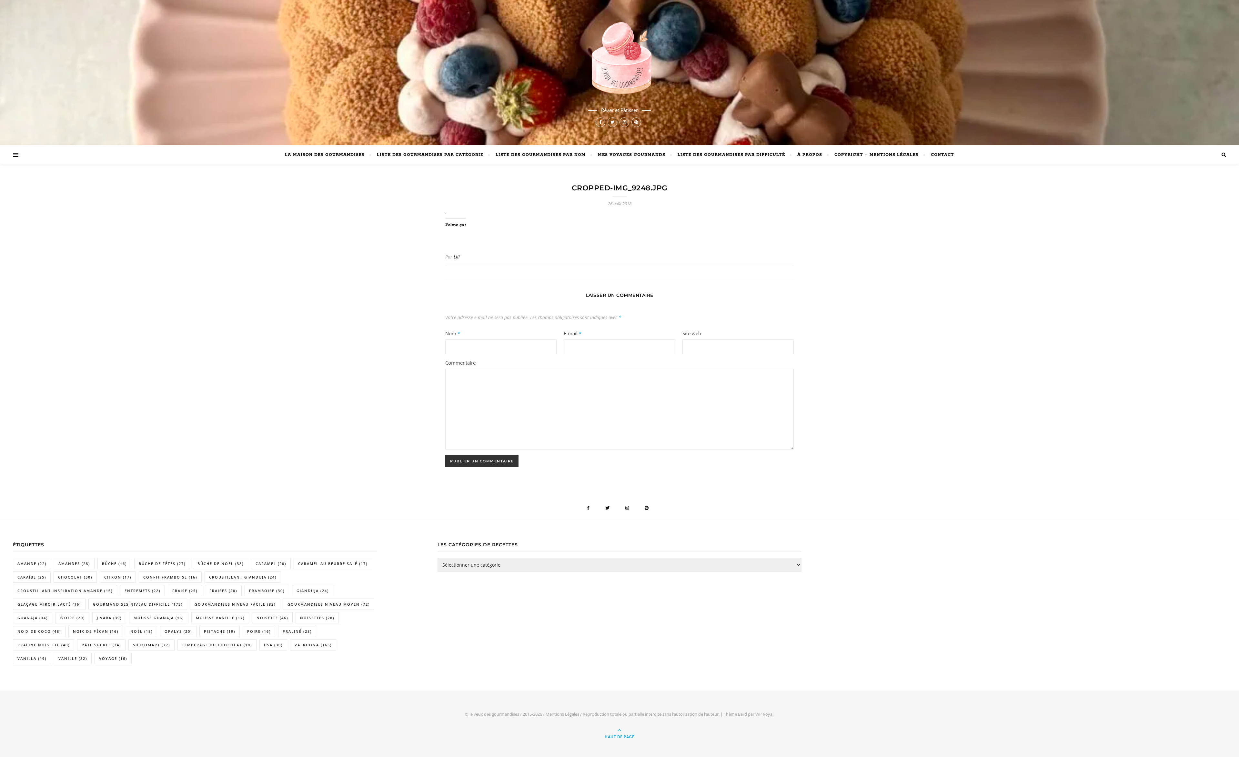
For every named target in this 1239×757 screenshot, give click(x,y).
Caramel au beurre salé (333, 563)
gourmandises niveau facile (235, 604)
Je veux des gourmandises (494, 714)
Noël (141, 631)
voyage (113, 658)
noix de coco (39, 631)
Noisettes (317, 617)
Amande (31, 563)
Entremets (142, 590)
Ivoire (72, 617)
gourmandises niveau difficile (138, 604)
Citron (117, 577)
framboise (267, 590)
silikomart (151, 644)
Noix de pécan (95, 631)
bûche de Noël (220, 563)
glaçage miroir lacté (49, 604)
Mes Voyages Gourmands (631, 154)
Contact (942, 154)
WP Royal (764, 714)
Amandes (74, 563)
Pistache (219, 631)
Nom (452, 333)
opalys (178, 631)
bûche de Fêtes (162, 563)
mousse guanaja (159, 617)
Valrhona (313, 644)
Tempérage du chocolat (217, 644)
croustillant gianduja (243, 577)
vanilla (31, 658)
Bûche (114, 563)
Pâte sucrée (101, 644)
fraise (184, 590)
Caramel (271, 563)
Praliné (297, 631)
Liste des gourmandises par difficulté (731, 154)
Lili (457, 257)
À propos (809, 154)
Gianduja (313, 590)
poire (259, 631)
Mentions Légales (562, 714)
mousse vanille (220, 617)
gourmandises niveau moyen (328, 604)
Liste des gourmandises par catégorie (430, 154)
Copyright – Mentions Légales (876, 154)
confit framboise (170, 577)
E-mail (572, 333)
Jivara (109, 617)
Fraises (223, 590)
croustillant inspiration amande (65, 590)
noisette (272, 617)
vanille (72, 658)
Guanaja (32, 617)
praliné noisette (43, 644)
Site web (691, 333)
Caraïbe (31, 577)
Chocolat (75, 577)
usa (273, 644)
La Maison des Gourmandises (325, 154)
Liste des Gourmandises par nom (541, 154)
